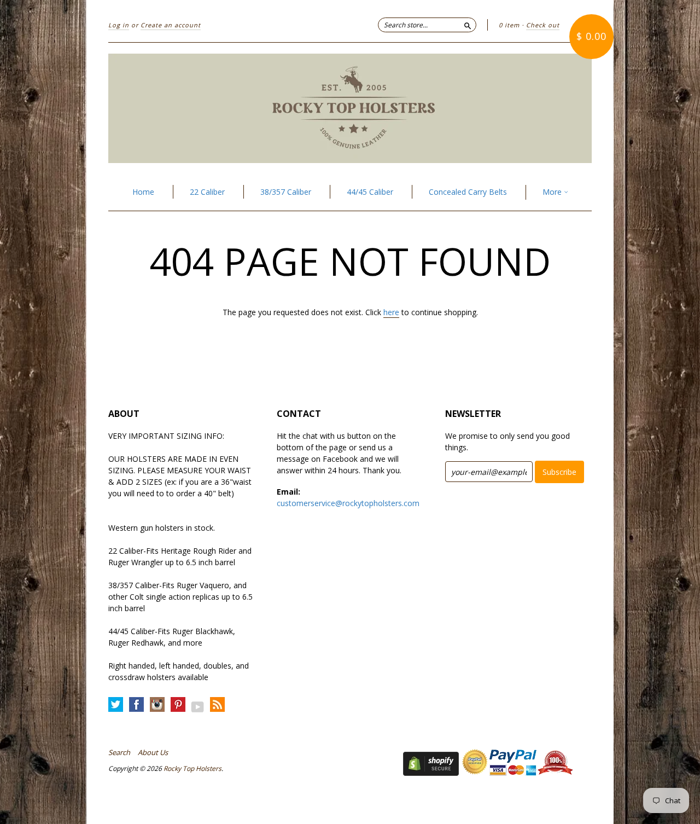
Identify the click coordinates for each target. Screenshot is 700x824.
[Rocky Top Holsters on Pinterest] (178, 705)
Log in (118, 25)
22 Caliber (207, 192)
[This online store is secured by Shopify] (431, 773)
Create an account (171, 25)
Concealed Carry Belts (468, 192)
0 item (509, 25)
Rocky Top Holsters (192, 768)
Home (143, 192)
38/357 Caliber (285, 192)
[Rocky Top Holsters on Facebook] (136, 705)
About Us (153, 752)
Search (119, 752)
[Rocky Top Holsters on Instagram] (157, 705)
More (553, 192)
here (391, 312)
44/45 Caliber (370, 192)
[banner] (350, 108)
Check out (542, 25)
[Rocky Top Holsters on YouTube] (197, 706)
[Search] (467, 24)
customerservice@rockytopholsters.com (348, 503)
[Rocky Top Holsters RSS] (217, 705)
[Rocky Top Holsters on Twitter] (115, 705)
